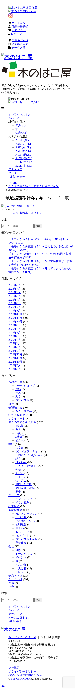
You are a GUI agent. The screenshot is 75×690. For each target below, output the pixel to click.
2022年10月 (15, 361)
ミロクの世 (15, 579)
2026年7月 (14, 288)
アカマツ (21, 125)
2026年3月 (14, 303)
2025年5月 (14, 339)
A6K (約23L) (23, 151)
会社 (11, 546)
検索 (38, 226)
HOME (12, 182)
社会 (11, 586)
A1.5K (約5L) (23, 140)
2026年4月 (14, 299)
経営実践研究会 (18, 414)
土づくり (21, 517)
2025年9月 (14, 325)
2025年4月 (14, 343)
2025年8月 (14, 328)
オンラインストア (19, 114)
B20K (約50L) (23, 165)
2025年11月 (15, 317)
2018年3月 (14, 369)
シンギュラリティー (27, 451)
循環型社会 (15, 509)
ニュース (14, 495)
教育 (18, 429)
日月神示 (21, 462)
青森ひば (21, 132)
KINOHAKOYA (20, 678)
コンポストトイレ (26, 539)
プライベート (16, 418)
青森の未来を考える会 (22, 422)
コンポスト (22, 400)
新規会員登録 (19, 26)
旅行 (11, 403)
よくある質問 (20, 43)
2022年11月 (15, 358)
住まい (19, 528)
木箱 (18, 389)
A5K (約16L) (23, 147)
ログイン (16, 33)
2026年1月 (14, 310)
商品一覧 (14, 118)
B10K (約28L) (23, 162)
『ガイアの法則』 (26, 466)
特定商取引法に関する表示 (25, 675)
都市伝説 (14, 506)
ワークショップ (25, 385)
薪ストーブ (22, 531)
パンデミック (23, 498)
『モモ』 (21, 476)
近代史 (19, 473)
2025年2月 (14, 350)
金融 (18, 469)
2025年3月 (14, 347)
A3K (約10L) (23, 143)
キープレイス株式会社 (22, 637)
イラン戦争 (22, 502)
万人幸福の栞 (23, 411)
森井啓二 (21, 480)
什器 (18, 392)
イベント (21, 557)
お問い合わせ (16, 176)
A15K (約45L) (23, 158)
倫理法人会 (15, 407)
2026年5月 (14, 295)
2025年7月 (14, 332)
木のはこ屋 (15, 381)
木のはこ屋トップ (19, 617)
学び (11, 444)
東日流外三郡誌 (25, 487)
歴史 (18, 491)
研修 (18, 550)
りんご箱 (21, 568)
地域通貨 (21, 524)
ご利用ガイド (20, 40)
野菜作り (21, 542)
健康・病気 (15, 575)
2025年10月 (15, 321)
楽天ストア (15, 169)
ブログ (12, 172)
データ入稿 (18, 47)
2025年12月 (15, 314)
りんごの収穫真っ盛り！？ (25, 212)
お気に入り (19, 30)
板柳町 (19, 436)
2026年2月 (14, 306)
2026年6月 (14, 292)
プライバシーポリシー (22, 671)
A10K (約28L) (23, 154)
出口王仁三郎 (23, 484)
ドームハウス (23, 553)
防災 (18, 433)
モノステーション (26, 513)
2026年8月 (14, 284)
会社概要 (14, 667)
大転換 (19, 425)
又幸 (18, 396)
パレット (21, 572)
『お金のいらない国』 (29, 455)
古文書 (19, 447)
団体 (11, 583)
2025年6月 (14, 336)
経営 (18, 458)
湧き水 (19, 440)
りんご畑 (21, 564)
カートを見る (20, 22)
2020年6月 (14, 365)
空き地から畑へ (25, 520)
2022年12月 (15, 354)
